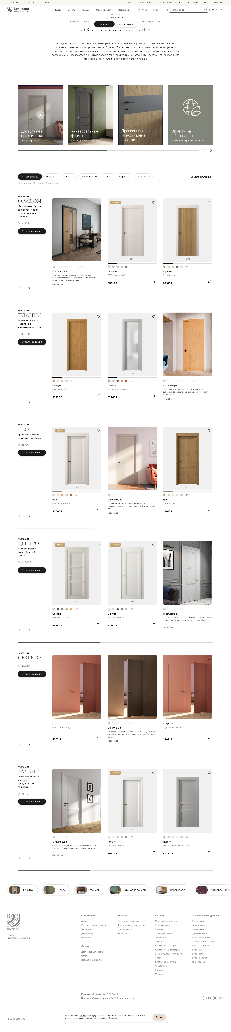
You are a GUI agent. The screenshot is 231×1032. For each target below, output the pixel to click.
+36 (131, 837)
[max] (215, 998)
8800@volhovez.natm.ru (122, 998)
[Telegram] (208, 998)
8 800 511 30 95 (110, 994)
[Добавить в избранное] (154, 202)
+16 (131, 267)
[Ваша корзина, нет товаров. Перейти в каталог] (213, 10)
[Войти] (222, 10)
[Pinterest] (221, 998)
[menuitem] (58, 10)
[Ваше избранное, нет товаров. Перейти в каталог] (217, 10)
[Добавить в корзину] (154, 281)
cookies (83, 1015)
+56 (76, 381)
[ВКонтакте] (202, 998)
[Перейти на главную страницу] (18, 9)
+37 (131, 381)
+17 (75, 495)
